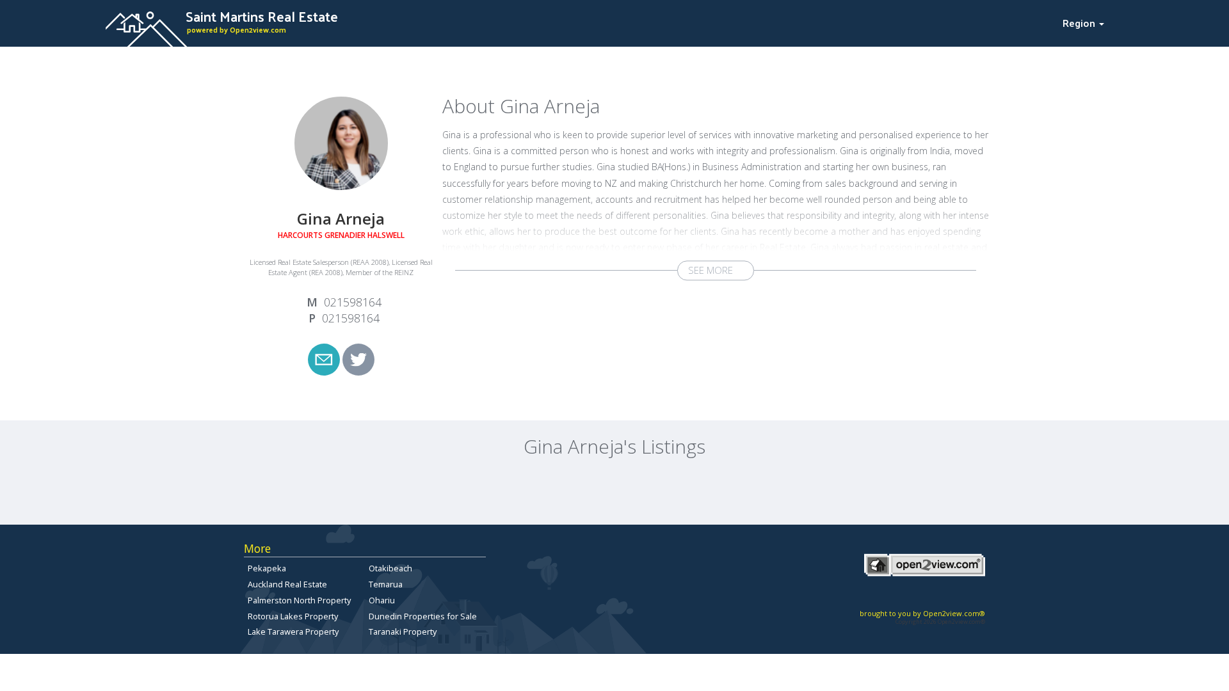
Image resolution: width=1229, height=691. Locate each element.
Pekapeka (267, 568)
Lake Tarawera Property (293, 631)
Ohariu (382, 600)
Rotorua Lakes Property (293, 616)
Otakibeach (390, 568)
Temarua (386, 584)
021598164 (353, 302)
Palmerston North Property (299, 600)
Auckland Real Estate (287, 584)
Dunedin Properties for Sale (423, 616)
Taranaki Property (403, 631)
